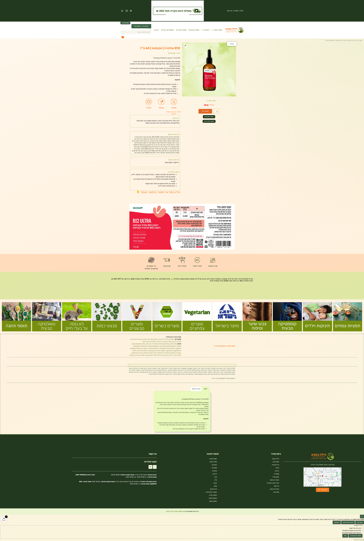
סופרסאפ (145, 341)
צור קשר (229, 11)
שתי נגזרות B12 (163, 355)
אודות (241, 11)
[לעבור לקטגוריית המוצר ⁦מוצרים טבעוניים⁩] (136, 317)
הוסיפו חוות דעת (209, 121)
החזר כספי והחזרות (273, 483)
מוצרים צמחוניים (154, 341)
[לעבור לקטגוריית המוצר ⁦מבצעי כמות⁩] (106, 317)
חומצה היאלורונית (211, 492)
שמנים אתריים (181, 30)
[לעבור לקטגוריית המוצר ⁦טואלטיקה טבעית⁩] (46, 317)
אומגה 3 (214, 468)
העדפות (336, 522)
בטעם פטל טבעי (142, 350)
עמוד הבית (359, 40)
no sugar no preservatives (149, 348)
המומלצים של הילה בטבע (166, 339)
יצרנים (156, 30)
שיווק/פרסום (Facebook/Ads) (351, 533)
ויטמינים (206, 30)
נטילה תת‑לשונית (136, 353)
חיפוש (123, 32)
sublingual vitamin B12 (167, 348)
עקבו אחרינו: (150, 461)
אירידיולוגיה (275, 465)
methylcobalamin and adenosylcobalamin (162, 346)
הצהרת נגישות (274, 480)
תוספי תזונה (218, 30)
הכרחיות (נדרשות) (355, 528)
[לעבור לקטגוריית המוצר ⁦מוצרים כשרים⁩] (167, 317)
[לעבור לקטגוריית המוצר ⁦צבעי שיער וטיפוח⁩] (257, 317)
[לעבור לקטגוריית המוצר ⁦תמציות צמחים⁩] (347, 317)
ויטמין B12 (154, 339)
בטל (345, 536)
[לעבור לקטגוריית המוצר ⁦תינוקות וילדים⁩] (317, 317)
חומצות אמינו (213, 498)
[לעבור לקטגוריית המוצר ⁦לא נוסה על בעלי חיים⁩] (76, 317)
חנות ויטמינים (146, 339)
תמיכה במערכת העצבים (137, 355)
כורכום (215, 474)
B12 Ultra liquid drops (162, 344)
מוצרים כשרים (176, 341)
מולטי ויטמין (213, 462)
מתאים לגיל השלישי (163, 353)
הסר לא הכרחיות (348, 522)
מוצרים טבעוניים (347, 40)
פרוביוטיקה (213, 489)
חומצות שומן (213, 501)
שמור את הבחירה (355, 536)
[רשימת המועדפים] (122, 37)
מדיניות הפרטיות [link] (358, 540)
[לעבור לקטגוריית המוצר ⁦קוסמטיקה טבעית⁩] (287, 317)
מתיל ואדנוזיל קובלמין (149, 353)
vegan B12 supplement (173, 350)
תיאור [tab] (205, 389)
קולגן (215, 486)
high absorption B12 (138, 344)
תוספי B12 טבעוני (151, 355)
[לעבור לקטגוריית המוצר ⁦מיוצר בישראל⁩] (227, 317)
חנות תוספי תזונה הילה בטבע (176, 511)
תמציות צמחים (194, 30)
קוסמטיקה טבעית (167, 30)
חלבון (215, 483)
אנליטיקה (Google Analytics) (351, 530)
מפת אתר (276, 492)
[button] (185, 45)
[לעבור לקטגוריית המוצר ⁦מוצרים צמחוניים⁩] (197, 317)
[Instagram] (155, 467)
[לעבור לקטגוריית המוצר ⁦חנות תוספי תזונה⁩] (16, 317)
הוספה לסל (205, 111)
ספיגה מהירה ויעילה (174, 355)
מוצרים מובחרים (166, 341)
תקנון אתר (276, 477)
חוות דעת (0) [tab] (196, 389)
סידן (215, 480)
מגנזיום (214, 471)
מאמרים (235, 11)
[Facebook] (150, 467)
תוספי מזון (276, 462)
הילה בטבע (275, 459)
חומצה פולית (213, 495)
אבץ (215, 477)
